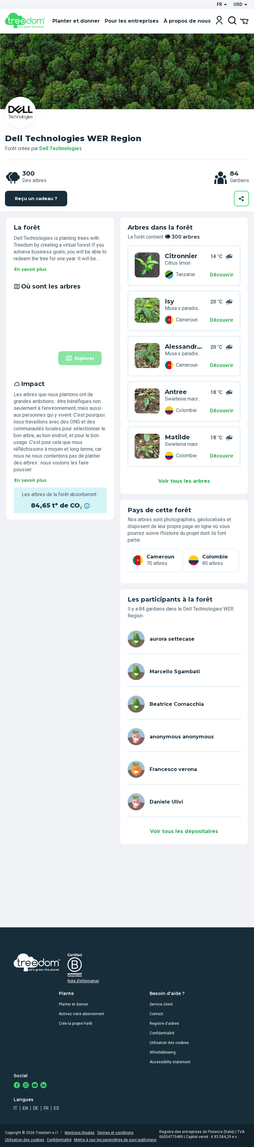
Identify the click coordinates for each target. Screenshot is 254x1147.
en (25, 1108)
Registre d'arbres (164, 1023)
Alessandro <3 (183, 346)
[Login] (219, 21)
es (56, 1108)
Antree (176, 392)
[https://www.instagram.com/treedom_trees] (26, 1086)
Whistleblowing (163, 1052)
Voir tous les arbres (184, 481)
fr (46, 1108)
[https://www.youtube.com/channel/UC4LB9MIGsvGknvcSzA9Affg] (35, 1086)
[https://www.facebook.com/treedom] (17, 1086)
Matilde (177, 437)
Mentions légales (79, 1133)
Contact (156, 1014)
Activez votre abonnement (81, 1014)
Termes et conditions (115, 1133)
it (15, 1108)
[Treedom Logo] (26, 21)
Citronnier (181, 256)
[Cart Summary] (244, 21)
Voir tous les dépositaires (184, 831)
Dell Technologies (60, 148)
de (35, 1108)
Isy (169, 301)
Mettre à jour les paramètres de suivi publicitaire (115, 1140)
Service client (161, 1004)
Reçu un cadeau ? (36, 198)
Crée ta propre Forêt (75, 1023)
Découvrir (222, 275)
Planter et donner (73, 1004)
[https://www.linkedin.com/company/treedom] (43, 1086)
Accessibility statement (170, 1062)
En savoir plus (30, 269)
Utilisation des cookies (169, 1043)
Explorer (84, 358)
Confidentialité (162, 1033)
